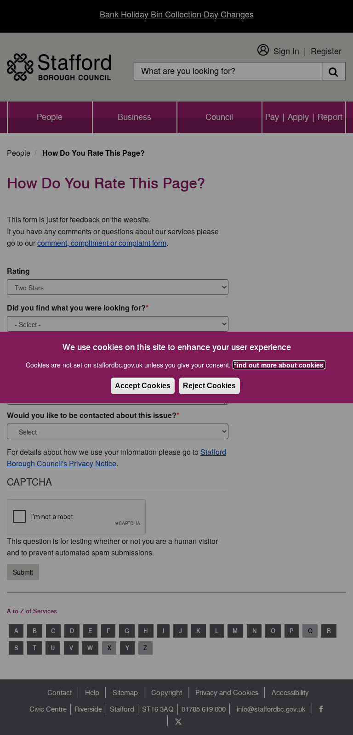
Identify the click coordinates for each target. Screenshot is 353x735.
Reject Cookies (209, 386)
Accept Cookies (143, 386)
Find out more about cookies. (279, 364)
